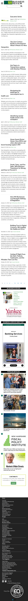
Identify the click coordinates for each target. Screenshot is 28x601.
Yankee (3, 577)
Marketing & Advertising (7, 528)
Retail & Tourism (5, 503)
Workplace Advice (5, 531)
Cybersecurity (5, 513)
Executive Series (16, 17)
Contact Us (4, 549)
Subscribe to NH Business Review (9, 563)
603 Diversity (5, 576)
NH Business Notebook (7, 538)
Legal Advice (4, 529)
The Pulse (4, 500)
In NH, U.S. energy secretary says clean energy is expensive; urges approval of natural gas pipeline (13, 391)
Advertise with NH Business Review (9, 564)
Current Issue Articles (18, 292)
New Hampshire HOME (7, 574)
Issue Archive (16, 298)
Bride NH (4, 575)
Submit (13, 483)
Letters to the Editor (6, 542)
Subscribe (15, 295)
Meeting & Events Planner (7, 556)
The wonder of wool (9, 410)
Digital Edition (5, 561)
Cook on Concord (5, 541)
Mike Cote (12, 71)
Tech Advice (4, 526)
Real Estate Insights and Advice (8, 530)
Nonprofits (4, 510)
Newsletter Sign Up (6, 567)
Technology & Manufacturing (8, 501)
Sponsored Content (6, 515)
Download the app (17, 304)
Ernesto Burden (16, 231)
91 (15, 283)
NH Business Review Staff (15, 49)
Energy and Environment (7, 509)
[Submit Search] (21, 6)
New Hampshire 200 (6, 553)
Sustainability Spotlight (6, 535)
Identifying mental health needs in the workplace (16, 117)
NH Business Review (14, 2)
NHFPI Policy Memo (6, 511)
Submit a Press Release (7, 568)
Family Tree (4, 579)
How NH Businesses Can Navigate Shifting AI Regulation (18, 198)
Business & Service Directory (8, 548)
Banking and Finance (6, 508)
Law (3, 507)
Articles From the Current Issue (8, 562)
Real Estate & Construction (7, 505)
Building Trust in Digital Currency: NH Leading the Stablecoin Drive (18, 227)
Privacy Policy (7, 591)
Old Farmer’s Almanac (6, 578)
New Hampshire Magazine (7, 573)
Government (4, 502)
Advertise (15, 299)
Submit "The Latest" (17, 303)
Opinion (3, 540)
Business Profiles (5, 521)
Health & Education (6, 506)
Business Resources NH (7, 557)
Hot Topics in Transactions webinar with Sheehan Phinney (18, 67)
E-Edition (15, 293)
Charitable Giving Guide (7, 555)
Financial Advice (5, 527)
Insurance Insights (6, 533)
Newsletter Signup (6, 546)
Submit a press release (18, 301)
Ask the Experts (5, 524)
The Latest (4, 520)
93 (21, 283)
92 (18, 283)
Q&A (3, 519)
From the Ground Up (6, 514)
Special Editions (5, 547)
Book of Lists (4, 554)
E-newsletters (16, 296)
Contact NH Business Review (8, 565)
